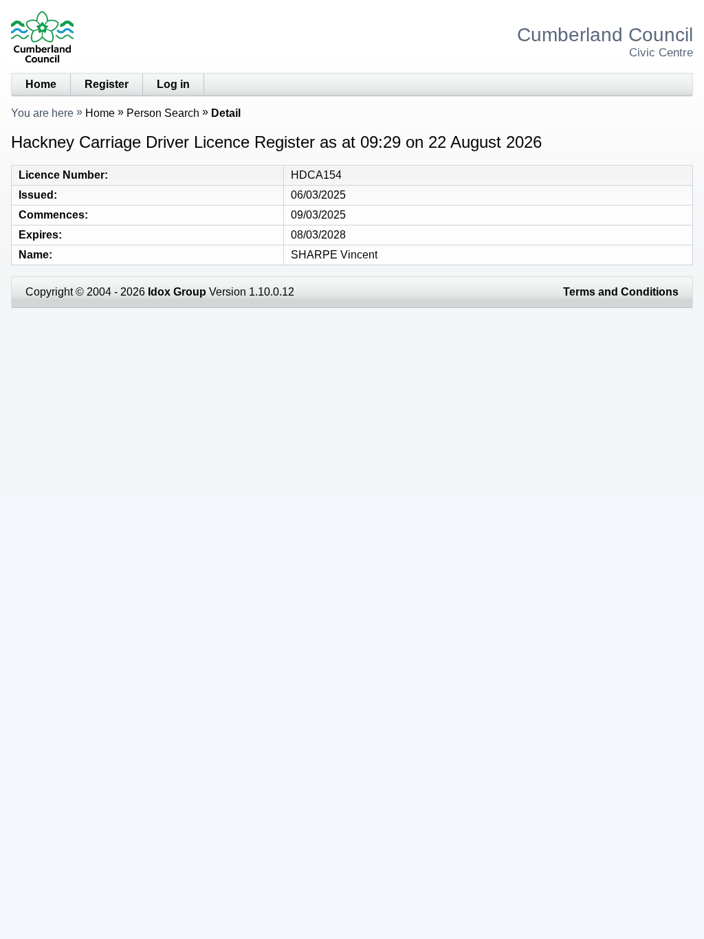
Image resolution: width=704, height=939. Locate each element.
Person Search (162, 113)
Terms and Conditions (621, 292)
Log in (173, 84)
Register (107, 84)
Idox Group (177, 292)
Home (40, 84)
